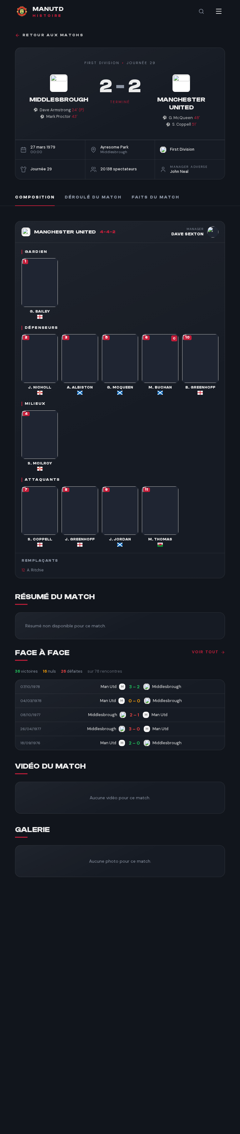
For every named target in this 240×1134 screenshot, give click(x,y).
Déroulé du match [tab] (93, 197)
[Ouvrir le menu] (218, 11)
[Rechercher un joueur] (201, 11)
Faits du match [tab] (155, 197)
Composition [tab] (35, 197)
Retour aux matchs (52, 35)
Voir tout (205, 652)
